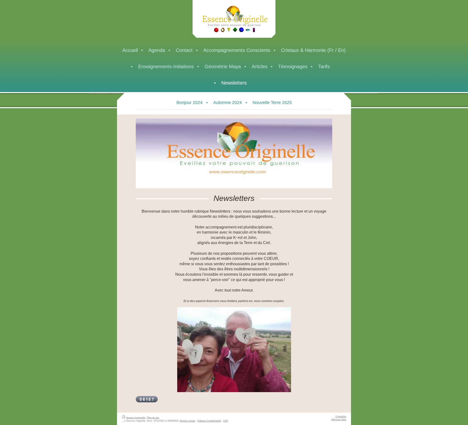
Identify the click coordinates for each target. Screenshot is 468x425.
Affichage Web (338, 419)
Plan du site (153, 417)
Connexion (340, 416)
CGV (225, 421)
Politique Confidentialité (209, 421)
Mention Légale (187, 421)
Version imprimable (135, 417)
